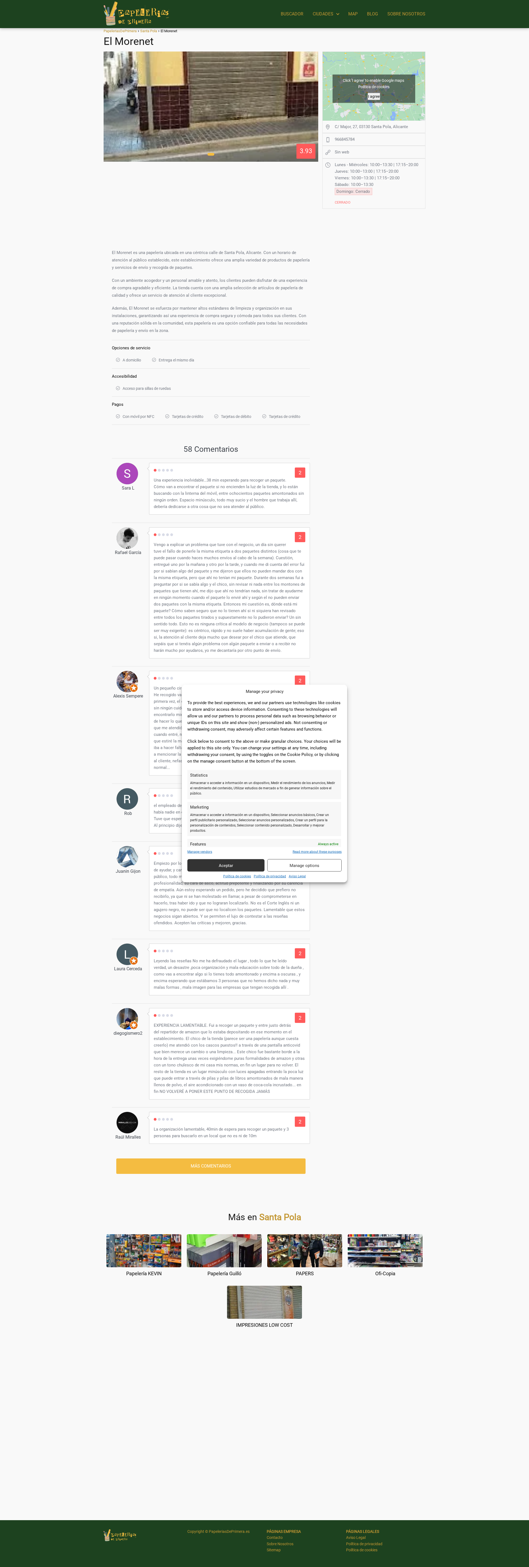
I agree (374, 96)
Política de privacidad (270, 876)
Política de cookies (237, 876)
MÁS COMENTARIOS (211, 1166)
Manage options (304, 865)
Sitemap (274, 1550)
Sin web (342, 152)
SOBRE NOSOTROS (406, 14)
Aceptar (226, 865)
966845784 (345, 139)
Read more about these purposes (317, 852)
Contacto (275, 1537)
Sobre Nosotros (280, 1544)
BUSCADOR (292, 14)
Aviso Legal (297, 876)
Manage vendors (199, 852)
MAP (353, 14)
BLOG (372, 14)
